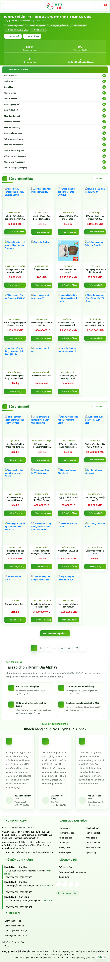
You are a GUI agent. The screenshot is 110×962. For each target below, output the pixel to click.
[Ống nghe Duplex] (41, 250)
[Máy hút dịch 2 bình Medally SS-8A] (95, 197)
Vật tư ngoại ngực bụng (54, 139)
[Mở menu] (6, 6)
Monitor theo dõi (66, 832)
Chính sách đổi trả (13, 920)
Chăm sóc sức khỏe (54, 121)
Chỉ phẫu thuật (92, 828)
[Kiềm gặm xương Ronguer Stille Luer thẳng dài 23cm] (41, 425)
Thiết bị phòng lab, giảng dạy (54, 167)
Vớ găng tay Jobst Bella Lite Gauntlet (95, 270)
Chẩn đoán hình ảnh (54, 116)
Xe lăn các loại (65, 837)
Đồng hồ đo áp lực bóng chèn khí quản (41, 605)
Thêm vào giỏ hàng (16, 231)
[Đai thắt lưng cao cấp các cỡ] (95, 478)
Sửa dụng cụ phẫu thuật (59, 25)
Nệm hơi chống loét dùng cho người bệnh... (15, 377)
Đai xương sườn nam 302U (95, 552)
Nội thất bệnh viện (54, 110)
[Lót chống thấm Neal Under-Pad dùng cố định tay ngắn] (15, 425)
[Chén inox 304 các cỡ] (41, 357)
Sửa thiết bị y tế (80, 25)
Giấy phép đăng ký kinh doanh (72, 872)
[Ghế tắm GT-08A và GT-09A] (68, 532)
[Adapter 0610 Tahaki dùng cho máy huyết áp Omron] (15, 197)
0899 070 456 (26, 892)
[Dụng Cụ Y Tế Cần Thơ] (55, 6)
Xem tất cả (98, 178)
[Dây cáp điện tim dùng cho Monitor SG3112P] (68, 197)
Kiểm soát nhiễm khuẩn (54, 144)
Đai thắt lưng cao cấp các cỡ (95, 498)
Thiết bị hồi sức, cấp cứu (54, 150)
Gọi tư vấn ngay (34, 36)
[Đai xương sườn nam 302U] (95, 532)
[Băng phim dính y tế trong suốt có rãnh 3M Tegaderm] (15, 250)
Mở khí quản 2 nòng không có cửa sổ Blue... (41, 552)
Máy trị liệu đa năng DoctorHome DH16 (42, 217)
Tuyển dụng (64, 877)
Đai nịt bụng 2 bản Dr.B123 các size (42, 498)
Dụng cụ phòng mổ (54, 104)
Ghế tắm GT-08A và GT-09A (68, 552)
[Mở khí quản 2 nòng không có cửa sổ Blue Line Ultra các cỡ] (41, 532)
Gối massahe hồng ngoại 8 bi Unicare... (15, 498)
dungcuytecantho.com (33, 957)
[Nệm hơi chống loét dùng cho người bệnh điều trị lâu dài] (15, 357)
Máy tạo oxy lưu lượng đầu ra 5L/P (68, 605)
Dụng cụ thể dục (54, 75)
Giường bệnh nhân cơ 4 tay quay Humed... (68, 324)
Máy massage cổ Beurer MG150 (41, 324)
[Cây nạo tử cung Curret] (15, 585)
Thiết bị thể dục (39, 30)
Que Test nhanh (93, 842)
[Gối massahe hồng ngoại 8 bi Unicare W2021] (15, 478)
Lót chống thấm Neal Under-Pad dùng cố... (14, 445)
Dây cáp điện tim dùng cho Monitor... (68, 217)
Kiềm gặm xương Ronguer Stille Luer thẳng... (41, 445)
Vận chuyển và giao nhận (16, 930)
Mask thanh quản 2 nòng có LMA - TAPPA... (95, 324)
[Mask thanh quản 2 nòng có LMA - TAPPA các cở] (95, 304)
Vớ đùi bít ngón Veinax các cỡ (68, 270)
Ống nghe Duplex (41, 269)
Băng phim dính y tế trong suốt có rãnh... (15, 270)
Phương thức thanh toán (16, 935)
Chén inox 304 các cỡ (41, 375)
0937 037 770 (58, 957)
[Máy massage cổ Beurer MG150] (41, 304)
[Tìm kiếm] (97, 6)
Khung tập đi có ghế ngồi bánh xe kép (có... (15, 552)
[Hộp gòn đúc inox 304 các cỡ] (68, 478)
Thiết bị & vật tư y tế (15, 25)
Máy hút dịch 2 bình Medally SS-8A (95, 217)
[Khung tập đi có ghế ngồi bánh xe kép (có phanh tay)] (15, 532)
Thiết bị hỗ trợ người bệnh (54, 162)
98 (62, 647)
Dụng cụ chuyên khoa (54, 133)
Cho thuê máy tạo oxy (37, 25)
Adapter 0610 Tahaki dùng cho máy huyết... (15, 217)
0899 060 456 (26, 877)
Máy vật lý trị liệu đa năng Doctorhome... (68, 445)
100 (76, 647)
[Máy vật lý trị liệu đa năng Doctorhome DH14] (68, 425)
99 (69, 647)
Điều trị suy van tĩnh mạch (54, 156)
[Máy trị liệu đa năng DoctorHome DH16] (41, 197)
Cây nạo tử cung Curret (15, 604)
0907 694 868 (12, 877)
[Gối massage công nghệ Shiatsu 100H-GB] (15, 304)
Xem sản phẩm (14, 36)
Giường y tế (64, 842)
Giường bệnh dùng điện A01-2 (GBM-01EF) (95, 445)
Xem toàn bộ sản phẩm (54, 633)
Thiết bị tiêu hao (54, 98)
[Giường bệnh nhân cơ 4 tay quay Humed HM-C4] (68, 304)
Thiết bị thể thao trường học (18, 30)
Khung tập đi (91, 837)
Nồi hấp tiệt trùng (94, 847)
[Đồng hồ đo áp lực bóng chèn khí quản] (41, 585)
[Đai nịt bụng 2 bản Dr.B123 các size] (41, 478)
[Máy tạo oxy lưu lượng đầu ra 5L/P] (68, 585)
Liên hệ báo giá (43, 232)
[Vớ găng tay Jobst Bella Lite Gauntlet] (95, 250)
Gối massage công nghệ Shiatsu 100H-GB (15, 324)
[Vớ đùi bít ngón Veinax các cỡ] (68, 250)
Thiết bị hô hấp (54, 93)
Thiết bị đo (54, 81)
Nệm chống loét (93, 832)
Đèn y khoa (54, 87)
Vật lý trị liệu (91, 852)
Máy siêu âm (64, 828)
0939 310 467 (26, 907)
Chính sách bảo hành (14, 925)
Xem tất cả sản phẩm (67, 893)
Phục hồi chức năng (54, 127)
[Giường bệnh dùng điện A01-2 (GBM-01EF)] (95, 425)
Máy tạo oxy (64, 847)
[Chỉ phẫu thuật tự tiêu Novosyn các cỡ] (68, 357)
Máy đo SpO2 (65, 852)
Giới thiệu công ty (67, 867)
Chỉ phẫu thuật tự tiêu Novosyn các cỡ (68, 377)
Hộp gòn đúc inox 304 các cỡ (68, 498)
